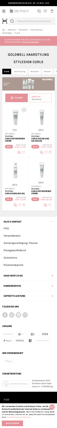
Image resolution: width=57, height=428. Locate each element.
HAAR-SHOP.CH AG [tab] (13, 275)
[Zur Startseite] (3, 30)
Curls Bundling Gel (15, 193)
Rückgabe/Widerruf (15, 250)
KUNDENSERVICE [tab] (12, 286)
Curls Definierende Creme (15, 139)
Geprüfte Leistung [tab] (14, 296)
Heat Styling (19, 71)
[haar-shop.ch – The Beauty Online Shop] (19, 11)
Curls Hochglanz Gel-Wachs (40, 139)
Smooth (47, 71)
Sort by (36, 97)
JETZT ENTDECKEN (30, 42)
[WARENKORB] (52, 11)
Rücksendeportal (13, 265)
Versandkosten (12, 235)
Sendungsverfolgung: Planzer (21, 243)
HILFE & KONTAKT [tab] (13, 221)
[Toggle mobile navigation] (4, 11)
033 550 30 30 (27, 3)
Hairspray (34, 71)
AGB (6, 399)
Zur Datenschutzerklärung (18, 417)
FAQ (6, 228)
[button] (6, 4)
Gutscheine (10, 257)
